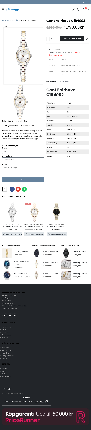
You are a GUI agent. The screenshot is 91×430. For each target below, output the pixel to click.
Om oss (4, 330)
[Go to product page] (12, 212)
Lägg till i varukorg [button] (14, 234)
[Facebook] (79, 2)
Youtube (10, 315)
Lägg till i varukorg (72, 38)
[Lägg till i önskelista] (87, 39)
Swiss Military (6, 377)
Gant (9, 20)
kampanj (78, 65)
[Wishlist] (79, 9)
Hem (4, 20)
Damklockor (64, 65)
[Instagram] (87, 2)
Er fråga (5, 164)
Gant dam (15, 20)
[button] (4, 9)
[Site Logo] (13, 9)
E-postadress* (7, 156)
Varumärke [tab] (64, 82)
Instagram (15, 315)
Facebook (4, 315)
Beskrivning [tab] (51, 82)
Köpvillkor (5, 353)
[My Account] (73, 9)
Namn (4, 148)
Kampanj (5, 358)
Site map (5, 338)
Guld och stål (77, 71)
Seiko (4, 374)
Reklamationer (7, 335)
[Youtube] (83, 2)
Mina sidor (5, 348)
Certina (4, 369)
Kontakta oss (6, 327)
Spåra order (6, 332)
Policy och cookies (8, 356)
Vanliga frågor (7, 350)
